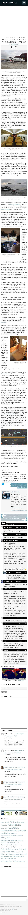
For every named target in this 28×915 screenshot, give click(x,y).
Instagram (13, 906)
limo (5, 623)
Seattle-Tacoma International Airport (14, 856)
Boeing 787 (5, 838)
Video (15, 861)
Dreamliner (14, 845)
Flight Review (6, 849)
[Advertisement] (14, 22)
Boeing (7, 833)
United (15, 858)
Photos (11, 854)
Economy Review (5, 847)
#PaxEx (7, 822)
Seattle (24, 485)
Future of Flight (15, 849)
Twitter (2, 906)
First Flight (13, 847)
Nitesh (6, 650)
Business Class (11, 842)
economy (20, 845)
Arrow (16, 84)
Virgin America (21, 861)
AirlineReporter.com (5, 374)
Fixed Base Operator (10, 413)
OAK (20, 485)
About (5, 904)
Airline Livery (14, 825)
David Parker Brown (10, 767)
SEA (25, 854)
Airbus (22, 822)
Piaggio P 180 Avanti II (14, 204)
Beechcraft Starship (5, 209)
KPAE (21, 849)
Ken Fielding (8, 527)
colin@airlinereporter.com (17, 507)
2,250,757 (20, 680)
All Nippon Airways (6, 830)
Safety (21, 854)
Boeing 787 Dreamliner (9, 840)
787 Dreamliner (15, 822)
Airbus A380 (4, 825)
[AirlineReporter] (14, 3)
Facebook (7, 906)
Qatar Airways (16, 854)
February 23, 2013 (21, 589)
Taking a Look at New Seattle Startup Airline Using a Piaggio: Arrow (14, 39)
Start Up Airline (22, 487)
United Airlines (6, 861)
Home (1, 904)
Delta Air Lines (6, 845)
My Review (14, 485)
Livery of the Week (8, 852)
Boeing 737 (14, 833)
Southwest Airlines (7, 858)
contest (17, 842)
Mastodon (19, 906)
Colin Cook (15, 44)
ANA (2, 833)
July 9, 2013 (23, 641)
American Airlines (19, 830)
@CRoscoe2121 (10, 482)
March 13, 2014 (22, 650)
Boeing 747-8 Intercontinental (6, 835)
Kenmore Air (3, 322)
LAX (24, 849)
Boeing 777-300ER (18, 835)
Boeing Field (20, 840)
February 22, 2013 (21, 527)
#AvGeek (2, 822)
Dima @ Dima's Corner (11, 540)
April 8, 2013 (23, 623)
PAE (22, 851)
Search (9, 904)
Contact (14, 904)
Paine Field (4, 854)
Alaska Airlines (13, 828)
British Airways (3, 842)
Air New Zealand (4, 828)
